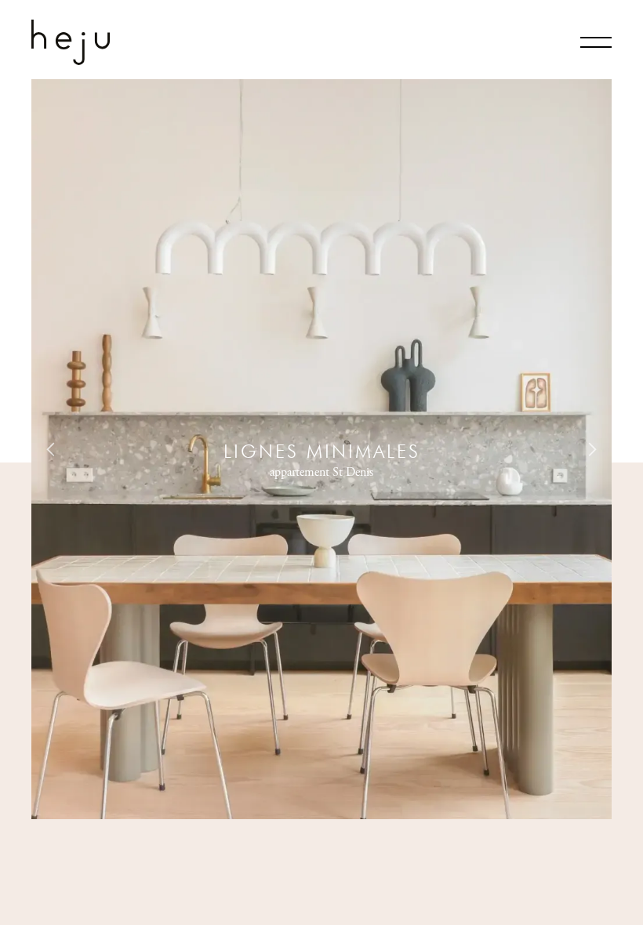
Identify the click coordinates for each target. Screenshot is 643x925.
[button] (51, 449)
